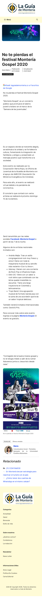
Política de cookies (10, 573)
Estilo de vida (8, 524)
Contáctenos (7, 540)
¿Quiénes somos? (9, 537)
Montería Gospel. (27, 316)
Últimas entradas (18, 441)
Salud (5, 517)
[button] (37, 20)
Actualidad (7, 514)
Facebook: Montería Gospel (22, 239)
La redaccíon (7, 543)
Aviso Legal (7, 570)
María (8, 70)
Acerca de (7, 441)
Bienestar (6, 520)
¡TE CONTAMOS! (8, 74)
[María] (8, 453)
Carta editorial (8, 576)
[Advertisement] (21, 128)
